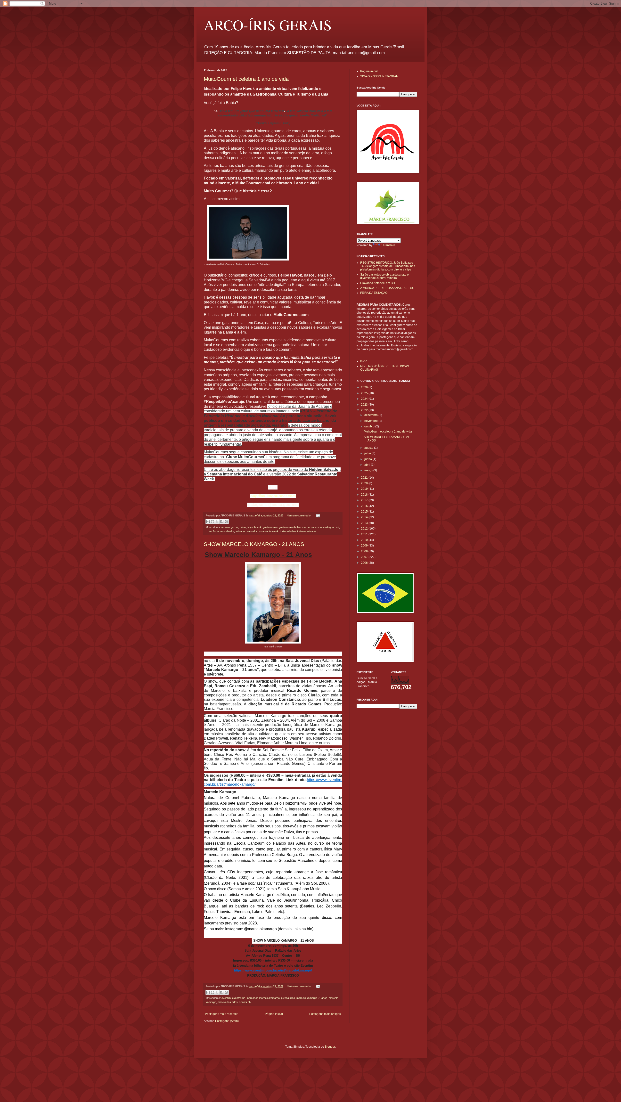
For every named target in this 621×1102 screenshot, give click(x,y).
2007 (364, 557)
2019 (364, 488)
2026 (364, 387)
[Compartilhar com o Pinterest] (226, 521)
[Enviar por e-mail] (207, 521)
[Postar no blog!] (212, 521)
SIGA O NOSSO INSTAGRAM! (379, 76)
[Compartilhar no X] (217, 521)
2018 (364, 494)
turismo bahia (288, 531)
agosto (369, 447)
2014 (364, 517)
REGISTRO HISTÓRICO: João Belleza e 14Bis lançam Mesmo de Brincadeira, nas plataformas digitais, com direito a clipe (387, 266)
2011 (364, 534)
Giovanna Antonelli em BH (377, 283)
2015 (364, 511)
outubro (369, 426)
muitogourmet (331, 527)
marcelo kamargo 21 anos (311, 997)
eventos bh (238, 997)
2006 (364, 562)
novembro (371, 421)
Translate (389, 245)
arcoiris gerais (229, 527)
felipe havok (254, 527)
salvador (240, 531)
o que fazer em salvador (220, 531)
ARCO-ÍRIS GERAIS (268, 24)
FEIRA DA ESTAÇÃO (373, 292)
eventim (226, 997)
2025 (364, 393)
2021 (364, 477)
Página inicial (274, 1014)
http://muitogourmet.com (273, 496)
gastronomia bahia (290, 527)
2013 (364, 523)
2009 (364, 545)
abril (367, 464)
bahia (243, 527)
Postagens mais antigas (325, 1014)
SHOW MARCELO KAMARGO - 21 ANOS (254, 544)
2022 (364, 410)
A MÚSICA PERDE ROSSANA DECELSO (387, 288)
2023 (364, 404)
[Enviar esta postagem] (317, 515)
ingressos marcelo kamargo (263, 997)
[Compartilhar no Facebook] (221, 521)
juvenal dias (288, 997)
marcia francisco (312, 527)
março (368, 470)
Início (363, 361)
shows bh (245, 1002)
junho (368, 459)
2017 (364, 500)
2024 (364, 398)
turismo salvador (307, 531)
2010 (364, 540)
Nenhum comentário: (299, 515)
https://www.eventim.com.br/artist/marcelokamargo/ (273, 970)
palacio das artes (228, 1002)
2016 (364, 506)
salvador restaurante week (262, 531)
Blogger (330, 1046)
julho (368, 453)
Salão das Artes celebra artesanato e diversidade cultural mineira (384, 276)
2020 (364, 483)
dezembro (371, 415)
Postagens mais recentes (221, 1014)
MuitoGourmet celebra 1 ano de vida (246, 79)
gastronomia (270, 527)
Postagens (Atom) (227, 1021)
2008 (364, 551)
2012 (364, 528)
